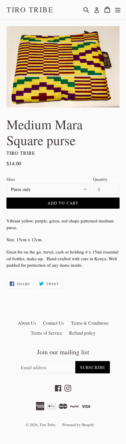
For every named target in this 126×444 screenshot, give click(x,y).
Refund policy (82, 333)
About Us (27, 323)
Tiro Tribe (29, 9)
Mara (10, 179)
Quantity (100, 179)
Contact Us (53, 323)
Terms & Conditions (89, 323)
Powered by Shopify (78, 424)
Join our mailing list (63, 352)
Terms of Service (46, 333)
